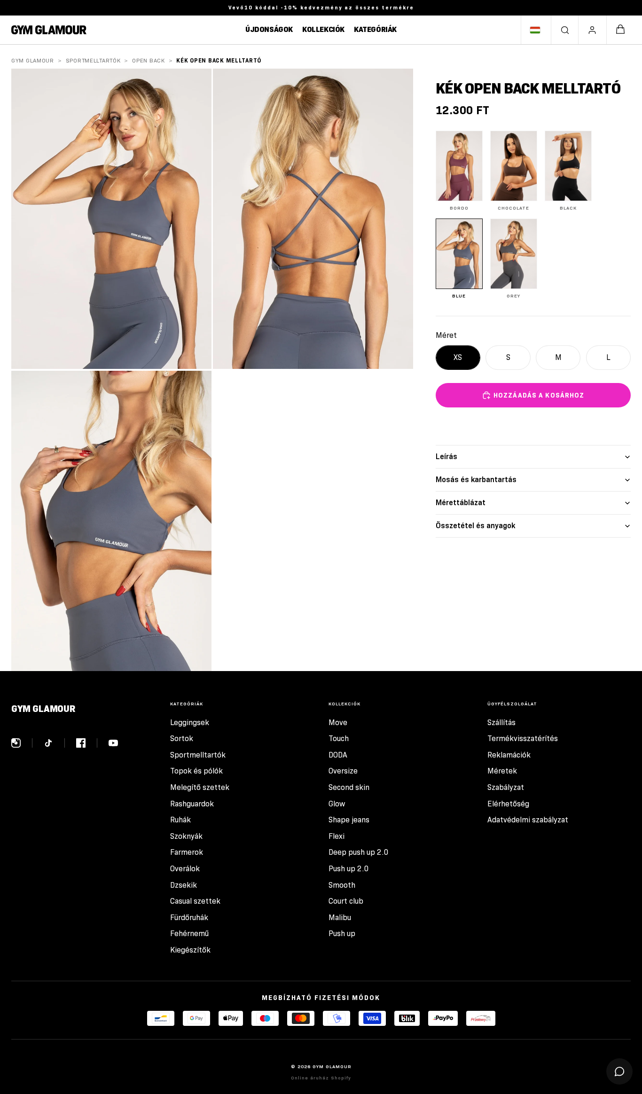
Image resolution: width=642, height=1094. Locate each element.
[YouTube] (113, 743)
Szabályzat (505, 787)
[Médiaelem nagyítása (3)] (111, 521)
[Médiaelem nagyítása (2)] (313, 219)
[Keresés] (565, 30)
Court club (346, 901)
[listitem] (459, 171)
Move (338, 722)
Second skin (349, 787)
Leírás (446, 456)
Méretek (502, 770)
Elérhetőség (508, 803)
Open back (148, 60)
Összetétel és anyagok (475, 525)
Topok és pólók (196, 770)
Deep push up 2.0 (359, 852)
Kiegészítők (190, 950)
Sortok (181, 738)
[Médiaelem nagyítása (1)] (111, 219)
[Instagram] (21, 743)
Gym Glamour (32, 60)
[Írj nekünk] (619, 1071)
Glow (337, 803)
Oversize (343, 770)
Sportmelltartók (93, 60)
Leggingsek (189, 722)
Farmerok (186, 852)
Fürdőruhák (189, 917)
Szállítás (501, 722)
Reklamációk (509, 754)
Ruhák (180, 819)
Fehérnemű (189, 933)
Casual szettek (195, 901)
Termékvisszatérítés (522, 738)
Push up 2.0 (349, 868)
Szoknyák (186, 836)
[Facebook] (86, 743)
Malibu (340, 917)
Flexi (336, 836)
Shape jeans (349, 819)
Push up (342, 933)
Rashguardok (192, 803)
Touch (339, 738)
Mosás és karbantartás (476, 479)
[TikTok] (54, 743)
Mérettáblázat (460, 502)
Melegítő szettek (199, 787)
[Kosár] (620, 29)
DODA (338, 754)
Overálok (185, 868)
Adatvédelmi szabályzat (527, 819)
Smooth (342, 885)
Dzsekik (183, 885)
